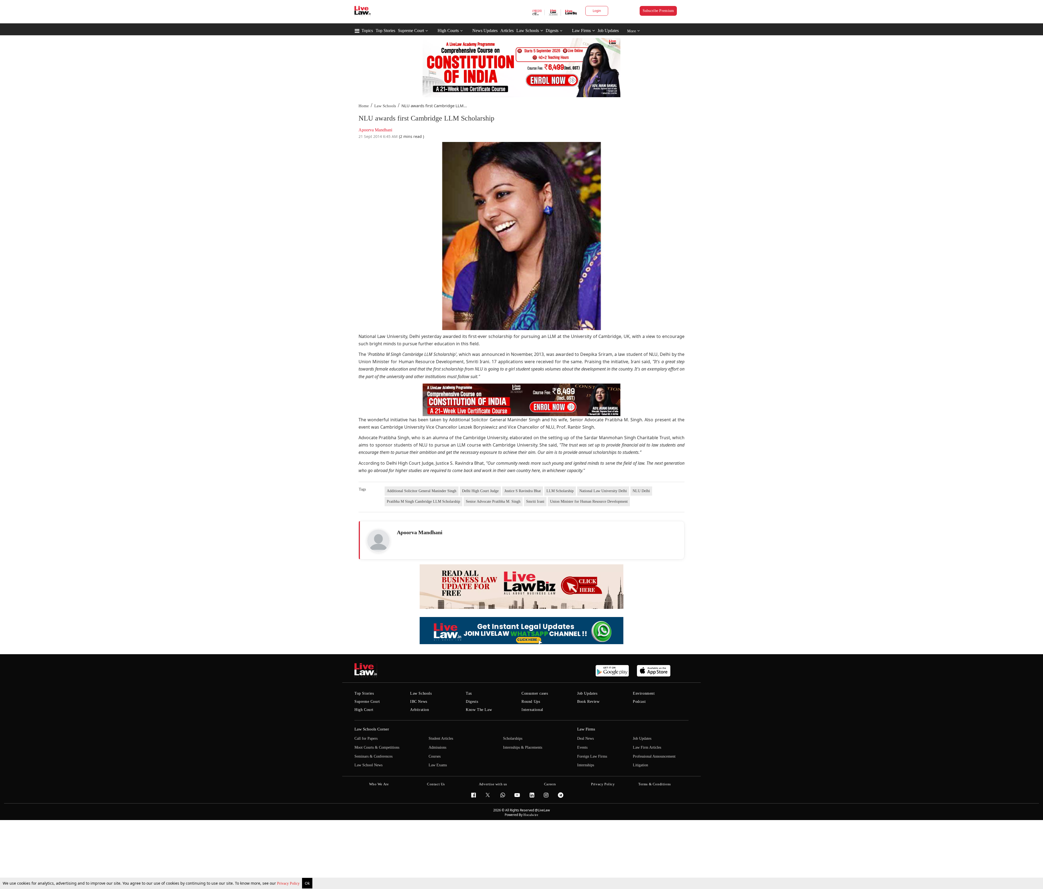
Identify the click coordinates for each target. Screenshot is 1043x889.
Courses (435, 756)
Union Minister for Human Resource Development (589, 501)
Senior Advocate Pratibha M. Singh (493, 501)
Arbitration (419, 710)
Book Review (588, 702)
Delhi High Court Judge (480, 491)
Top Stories (385, 30)
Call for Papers (366, 738)
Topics (367, 30)
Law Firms (581, 30)
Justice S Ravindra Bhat (522, 491)
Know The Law (479, 710)
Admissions (437, 747)
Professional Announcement (654, 756)
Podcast (639, 702)
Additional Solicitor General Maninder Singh (421, 491)
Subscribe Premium (658, 11)
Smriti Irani (535, 501)
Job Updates (608, 30)
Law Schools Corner (371, 729)
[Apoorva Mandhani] (378, 541)
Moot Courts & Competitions (376, 747)
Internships (585, 765)
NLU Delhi (641, 491)
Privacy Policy (289, 883)
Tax (469, 693)
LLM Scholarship (560, 491)
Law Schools (527, 30)
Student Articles (441, 738)
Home (364, 106)
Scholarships (512, 738)
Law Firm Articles (647, 747)
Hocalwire (530, 815)
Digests (552, 30)
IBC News (418, 702)
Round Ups (531, 702)
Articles (507, 30)
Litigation (640, 765)
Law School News (368, 765)
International (532, 710)
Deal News (585, 738)
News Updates (485, 30)
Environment (644, 693)
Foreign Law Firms (592, 756)
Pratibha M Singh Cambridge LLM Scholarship (423, 501)
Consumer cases (535, 693)
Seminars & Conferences (373, 756)
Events (582, 747)
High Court (363, 710)
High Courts (448, 30)
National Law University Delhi (603, 491)
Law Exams (438, 765)
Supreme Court (411, 30)
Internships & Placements (522, 747)
